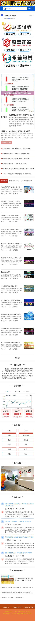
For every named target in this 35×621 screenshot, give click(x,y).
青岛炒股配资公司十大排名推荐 (10, 343)
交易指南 (26, 435)
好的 (9, 454)
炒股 (9, 445)
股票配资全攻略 (5, 272)
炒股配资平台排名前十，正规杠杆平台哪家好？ (15, 201)
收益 (25, 454)
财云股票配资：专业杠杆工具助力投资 (12, 300)
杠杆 (25, 431)
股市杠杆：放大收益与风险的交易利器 (12, 243)
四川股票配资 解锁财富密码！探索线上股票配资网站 (18, 169)
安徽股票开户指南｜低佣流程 (10, 215)
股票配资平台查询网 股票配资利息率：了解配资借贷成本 (24, 579)
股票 (9, 440)
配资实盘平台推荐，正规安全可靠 (11, 258)
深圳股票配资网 (28, 607)
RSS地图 (20, 611)
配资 (25, 449)
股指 (9, 435)
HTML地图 (27, 611)
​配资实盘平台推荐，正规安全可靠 (13, 597)
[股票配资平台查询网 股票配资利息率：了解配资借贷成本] (7, 579)
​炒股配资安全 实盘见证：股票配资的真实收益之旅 (18, 592)
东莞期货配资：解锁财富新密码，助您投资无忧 (16, 148)
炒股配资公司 (17, 607)
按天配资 (6, 607)
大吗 (9, 449)
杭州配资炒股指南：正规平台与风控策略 (14, 164)
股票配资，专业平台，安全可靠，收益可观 (15, 131)
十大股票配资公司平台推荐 (9, 286)
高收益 (26, 440)
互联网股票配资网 (6, 142)
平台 (9, 431)
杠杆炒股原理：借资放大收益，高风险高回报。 (15, 229)
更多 (30, 15)
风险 (25, 445)
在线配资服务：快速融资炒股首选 (11, 328)
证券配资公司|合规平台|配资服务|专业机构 (14, 314)
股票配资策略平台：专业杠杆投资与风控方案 (15, 159)
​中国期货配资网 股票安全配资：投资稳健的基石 (17, 587)
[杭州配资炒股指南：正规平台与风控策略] (17, 93)
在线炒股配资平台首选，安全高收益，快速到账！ (16, 187)
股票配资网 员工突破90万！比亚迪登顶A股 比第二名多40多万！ (19, 505)
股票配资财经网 (21, 613)
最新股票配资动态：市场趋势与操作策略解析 (15, 154)
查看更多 (17, 358)
